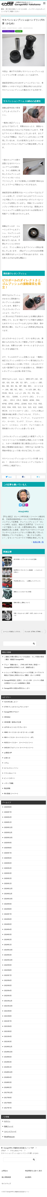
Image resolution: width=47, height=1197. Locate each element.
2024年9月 (8, 904)
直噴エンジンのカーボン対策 (22, 592)
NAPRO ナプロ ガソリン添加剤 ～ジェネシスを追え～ (28, 571)
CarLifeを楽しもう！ (11, 702)
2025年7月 (8, 853)
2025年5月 (8, 863)
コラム (6, 763)
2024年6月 (8, 919)
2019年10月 (8, 1052)
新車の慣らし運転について (22, 602)
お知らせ (7, 758)
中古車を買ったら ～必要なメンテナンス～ (27, 581)
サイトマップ (6, 1183)
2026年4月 (8, 817)
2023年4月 (8, 955)
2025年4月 (8, 868)
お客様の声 (8, 753)
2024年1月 (8, 944)
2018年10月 (8, 1072)
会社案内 (28, 1177)
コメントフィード (10, 1131)
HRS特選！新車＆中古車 (12, 722)
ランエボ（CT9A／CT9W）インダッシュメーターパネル (35, 631)
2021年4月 (8, 1036)
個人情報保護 (6, 1177)
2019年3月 (8, 1062)
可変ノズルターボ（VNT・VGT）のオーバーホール (28, 614)
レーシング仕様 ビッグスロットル (13, 631)
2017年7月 (8, 1108)
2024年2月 (8, 939)
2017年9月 (8, 1097)
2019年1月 (8, 1067)
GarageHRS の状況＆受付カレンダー (17, 688)
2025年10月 (8, 837)
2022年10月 (8, 960)
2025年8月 (8, 848)
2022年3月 (8, 995)
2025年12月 (8, 827)
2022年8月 (8, 970)
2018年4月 (8, 1077)
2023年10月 (8, 950)
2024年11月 (8, 893)
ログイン (7, 1121)
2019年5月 (8, 1057)
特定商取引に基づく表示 (33, 1171)
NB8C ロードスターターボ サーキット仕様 (19, 732)
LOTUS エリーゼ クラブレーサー (15, 727)
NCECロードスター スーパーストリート (18, 742)
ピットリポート (9, 778)
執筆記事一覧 (38, 542)
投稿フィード (8, 1126)
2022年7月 (8, 975)
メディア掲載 (8, 783)
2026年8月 (8, 807)
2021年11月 (8, 1001)
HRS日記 (7, 717)
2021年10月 (8, 1006)
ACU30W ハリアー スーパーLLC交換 (25, 559)
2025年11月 (8, 832)
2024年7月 (8, 914)
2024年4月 (8, 929)
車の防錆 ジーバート (11, 793)
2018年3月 (8, 1082)
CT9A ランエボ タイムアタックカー (16, 707)
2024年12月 (8, 888)
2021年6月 (8, 1026)
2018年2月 (8, 1087)
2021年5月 (8, 1031)
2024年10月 (8, 899)
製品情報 (18, 31)
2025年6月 (8, 858)
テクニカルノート (8, 31)
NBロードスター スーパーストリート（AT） (19, 737)
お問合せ (5, 1171)
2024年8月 (8, 909)
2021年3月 (8, 1041)
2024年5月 (8, 924)
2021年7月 (8, 1021)
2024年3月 (8, 934)
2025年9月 (8, 843)
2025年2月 (8, 878)
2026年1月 (8, 822)
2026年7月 (8, 812)
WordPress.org (9, 1137)
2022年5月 (8, 985)
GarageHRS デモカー (11, 712)
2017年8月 (8, 1103)
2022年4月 (8, 990)
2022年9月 (8, 965)
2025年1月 (8, 883)
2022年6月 (8, 980)
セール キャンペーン (11, 768)
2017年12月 (8, 1092)
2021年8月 (8, 1016)
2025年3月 (8, 873)
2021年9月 (8, 1011)
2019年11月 (8, 1046)
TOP (19, 1148)
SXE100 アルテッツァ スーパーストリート (19, 747)
